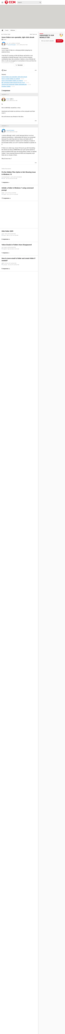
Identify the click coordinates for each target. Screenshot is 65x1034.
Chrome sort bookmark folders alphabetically (14, 84)
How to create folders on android (11, 78)
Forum (6, 30)
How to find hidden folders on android (12, 80)
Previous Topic (6, 34)
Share (5, 70)
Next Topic (32, 34)
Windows (12, 30)
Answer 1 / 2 (5, 94)
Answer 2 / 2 (5, 126)
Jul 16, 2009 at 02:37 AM (21, 44)
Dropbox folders (6, 86)
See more (20, 65)
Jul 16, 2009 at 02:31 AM (11, 100)
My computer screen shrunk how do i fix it (13, 82)
